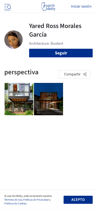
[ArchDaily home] (48, 6)
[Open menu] (7, 6)
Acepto (78, 199)
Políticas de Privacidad (36, 200)
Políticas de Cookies (15, 203)
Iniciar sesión (81, 6)
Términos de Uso (13, 200)
